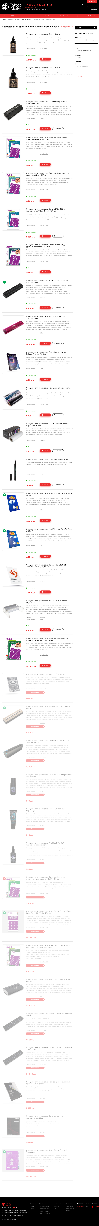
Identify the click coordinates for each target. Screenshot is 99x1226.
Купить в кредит (44, 1211)
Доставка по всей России (89, 4)
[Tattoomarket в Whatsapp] (47, 5)
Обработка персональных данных (70, 1208)
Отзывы (56, 1206)
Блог (55, 1208)
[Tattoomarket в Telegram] (51, 5)
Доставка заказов (44, 1206)
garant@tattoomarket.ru (11, 1212)
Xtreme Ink (43, 757)
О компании (33, 1203)
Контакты (94, 9)
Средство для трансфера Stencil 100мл (43, 68)
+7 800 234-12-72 (35, 5)
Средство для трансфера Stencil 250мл (43, 34)
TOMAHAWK (43, 118)
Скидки (32, 1208)
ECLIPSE (42, 368)
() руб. (65, 15)
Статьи (32, 1206)
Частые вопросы (92, 7)
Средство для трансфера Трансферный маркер (47, 459)
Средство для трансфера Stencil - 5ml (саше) (45, 674)
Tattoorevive (43, 48)
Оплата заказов (43, 1203)
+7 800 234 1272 (7, 1207)
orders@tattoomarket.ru (11, 1210)
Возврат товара (44, 1208)
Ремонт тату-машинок (45, 1213)
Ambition (42, 297)
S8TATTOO (43, 581)
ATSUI (41, 332)
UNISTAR (42, 1098)
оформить (73, 15)
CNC (41, 996)
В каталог (92, 1)
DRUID (42, 474)
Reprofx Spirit (44, 154)
